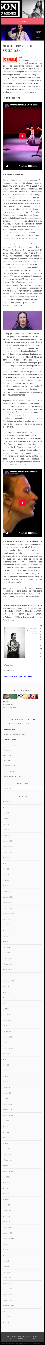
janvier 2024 (7, 958)
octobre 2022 (7, 1042)
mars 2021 (6, 1149)
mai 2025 (6, 874)
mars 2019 (6, 1272)
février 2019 (7, 1278)
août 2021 (6, 1121)
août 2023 (6, 986)
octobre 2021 (7, 1110)
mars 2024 (6, 947)
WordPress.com (28, 1338)
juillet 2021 (6, 1126)
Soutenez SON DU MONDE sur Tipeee (17, 676)
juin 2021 (6, 1132)
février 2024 (7, 953)
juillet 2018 (6, 1317)
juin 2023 (6, 998)
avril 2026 (6, 818)
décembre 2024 (8, 897)
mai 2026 (6, 813)
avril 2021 (6, 1143)
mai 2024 (6, 936)
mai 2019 (6, 1261)
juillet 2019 (6, 1250)
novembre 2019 (8, 1227)
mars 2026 (6, 824)
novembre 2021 (8, 1104)
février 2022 (7, 1087)
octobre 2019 (7, 1233)
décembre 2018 (8, 1289)
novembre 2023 (8, 970)
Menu (24, 21)
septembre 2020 (8, 1171)
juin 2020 (6, 1188)
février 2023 (7, 1020)
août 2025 (6, 858)
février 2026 (7, 830)
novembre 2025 (8, 846)
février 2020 (7, 1210)
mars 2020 (6, 1205)
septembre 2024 (8, 914)
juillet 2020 (6, 1182)
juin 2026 (6, 807)
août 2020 (6, 1177)
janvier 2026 (7, 835)
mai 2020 (6, 1194)
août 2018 (6, 1311)
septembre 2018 (8, 1306)
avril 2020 (6, 1199)
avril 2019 (6, 1266)
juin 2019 (6, 1255)
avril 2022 (6, 1076)
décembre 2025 (8, 841)
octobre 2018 (7, 1300)
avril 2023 (6, 1009)
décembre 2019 (8, 1222)
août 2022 (6, 1054)
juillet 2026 (6, 802)
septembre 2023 (8, 981)
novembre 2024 (8, 902)
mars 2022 (6, 1082)
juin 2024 (6, 930)
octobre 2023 (7, 975)
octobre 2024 (7, 908)
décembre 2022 (8, 1031)
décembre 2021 (8, 1098)
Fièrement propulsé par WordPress (22, 1336)
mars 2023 (6, 1014)
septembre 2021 (8, 1115)
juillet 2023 (6, 992)
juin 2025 (6, 869)
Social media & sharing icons (11, 1343)
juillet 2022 (6, 1059)
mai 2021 (6, 1138)
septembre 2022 (8, 1048)
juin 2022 (6, 1065)
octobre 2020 (7, 1166)
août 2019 (6, 1244)
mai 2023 (6, 1003)
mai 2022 (6, 1070)
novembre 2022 (8, 1037)
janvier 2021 (7, 1154)
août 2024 (6, 919)
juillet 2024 (6, 925)
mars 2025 (6, 886)
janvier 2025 (7, 891)
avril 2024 (6, 942)
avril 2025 (6, 880)
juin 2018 (6, 1322)
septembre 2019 (8, 1238)
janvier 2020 (7, 1216)
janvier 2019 (7, 1283)
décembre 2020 (8, 1160)
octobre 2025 (7, 852)
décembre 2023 (8, 964)
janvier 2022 (7, 1093)
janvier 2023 (7, 1026)
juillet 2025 (6, 863)
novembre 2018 (8, 1294)
